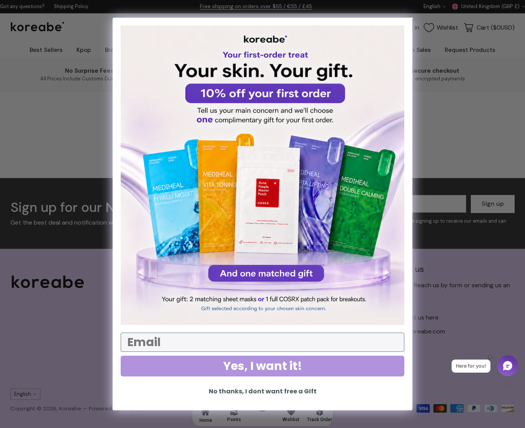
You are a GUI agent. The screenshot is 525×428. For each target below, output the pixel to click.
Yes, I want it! (262, 366)
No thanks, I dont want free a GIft (263, 391)
